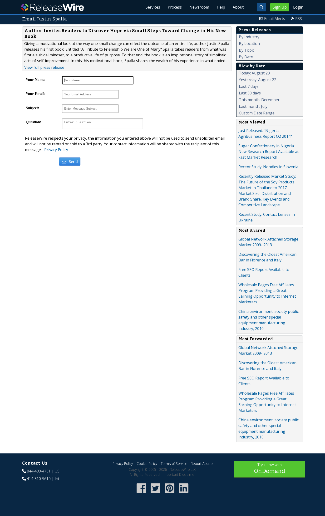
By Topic (246, 50)
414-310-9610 (39, 478)
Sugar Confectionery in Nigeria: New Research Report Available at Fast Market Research (268, 151)
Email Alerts (274, 18)
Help (221, 7)
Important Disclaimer (179, 474)
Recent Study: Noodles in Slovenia (268, 166)
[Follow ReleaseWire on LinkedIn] (183, 493)
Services (153, 7)
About (238, 7)
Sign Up (280, 7)
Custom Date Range (257, 113)
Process (175, 7)
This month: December (259, 99)
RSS (298, 18)
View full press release (44, 67)
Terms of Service (174, 463)
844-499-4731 (39, 471)
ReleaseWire (52, 7)
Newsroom (199, 7)
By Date (246, 56)
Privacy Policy (56, 149)
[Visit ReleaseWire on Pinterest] (169, 493)
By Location (249, 43)
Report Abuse (202, 463)
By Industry (249, 36)
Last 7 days (249, 86)
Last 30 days (250, 93)
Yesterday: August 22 (257, 79)
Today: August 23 (254, 73)
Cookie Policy (147, 463)
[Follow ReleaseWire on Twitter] (155, 493)
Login (298, 7)
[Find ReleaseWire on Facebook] (141, 493)
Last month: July (253, 106)
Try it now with (269, 468)
